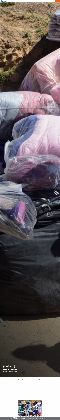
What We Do (21, 1)
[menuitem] (16, 1)
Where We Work (28, 1)
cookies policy (41, 418)
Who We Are (16, 1)
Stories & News (34, 1)
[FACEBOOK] (51, 1)
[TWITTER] (52, 1)
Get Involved (40, 1)
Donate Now (57, 1)
